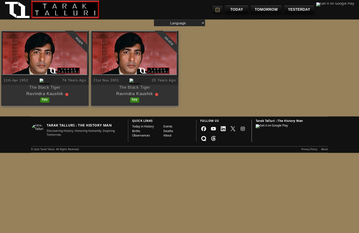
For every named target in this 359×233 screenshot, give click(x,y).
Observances (141, 136)
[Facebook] (203, 128)
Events (167, 127)
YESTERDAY (299, 9)
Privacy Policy (309, 149)
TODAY (236, 9)
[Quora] (203, 138)
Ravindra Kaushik (44, 94)
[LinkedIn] (223, 128)
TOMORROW (266, 9)
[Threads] (213, 138)
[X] (233, 128)
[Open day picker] (217, 10)
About (167, 136)
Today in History (143, 127)
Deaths (168, 131)
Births (136, 131)
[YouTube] (213, 128)
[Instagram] (242, 128)
